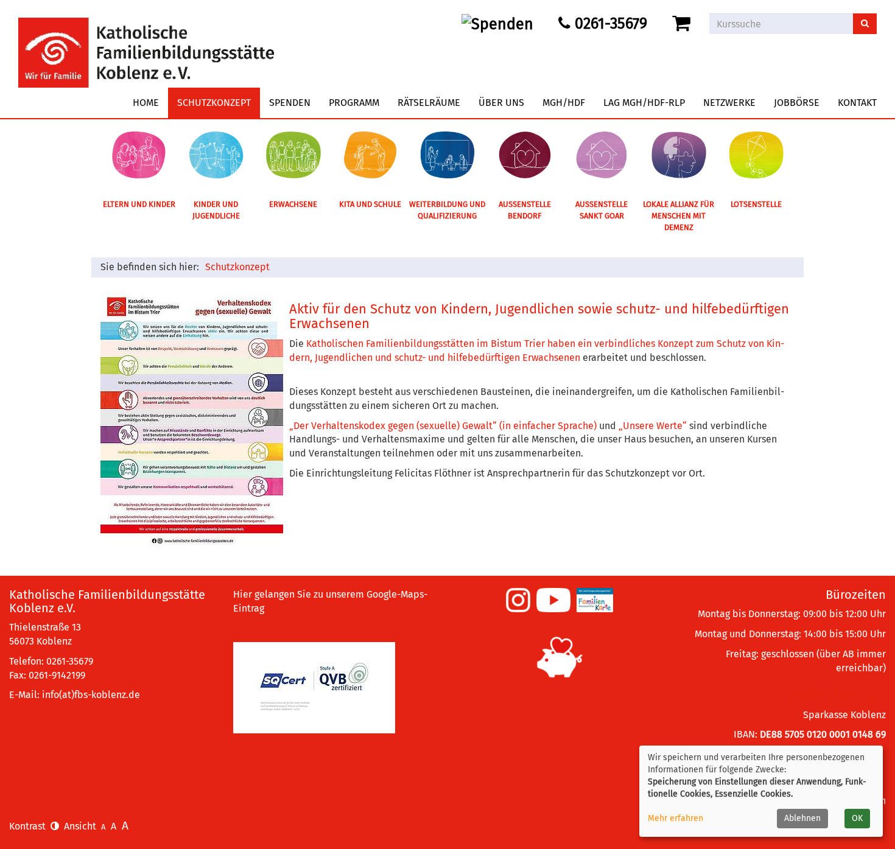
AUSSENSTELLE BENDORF (525, 210)
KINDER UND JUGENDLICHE (216, 210)
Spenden (290, 102)
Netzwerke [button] (729, 102)
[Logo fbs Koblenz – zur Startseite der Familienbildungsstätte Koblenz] (146, 43)
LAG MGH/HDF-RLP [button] (644, 102)
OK (857, 818)
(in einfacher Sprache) (548, 425)
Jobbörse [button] (797, 102)
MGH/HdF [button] (563, 102)
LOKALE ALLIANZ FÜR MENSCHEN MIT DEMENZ (678, 215)
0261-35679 (608, 24)
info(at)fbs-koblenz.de (91, 695)
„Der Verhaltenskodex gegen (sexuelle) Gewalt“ (393, 425)
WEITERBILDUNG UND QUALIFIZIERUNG (447, 210)
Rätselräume (429, 102)
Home (146, 102)
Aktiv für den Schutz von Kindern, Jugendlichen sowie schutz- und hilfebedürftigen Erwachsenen (539, 316)
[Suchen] (865, 23)
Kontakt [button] (857, 102)
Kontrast (30, 826)
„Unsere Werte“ (653, 425)
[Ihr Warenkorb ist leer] (683, 23)
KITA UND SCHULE (370, 204)
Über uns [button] (501, 102)
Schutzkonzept (214, 102)
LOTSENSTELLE (756, 204)
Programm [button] (354, 102)
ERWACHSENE (293, 204)
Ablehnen (802, 818)
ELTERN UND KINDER (139, 204)
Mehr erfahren (675, 818)
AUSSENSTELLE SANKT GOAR (601, 210)
